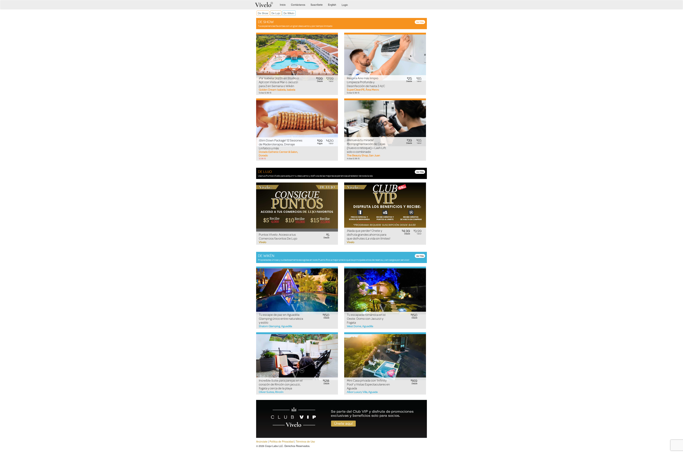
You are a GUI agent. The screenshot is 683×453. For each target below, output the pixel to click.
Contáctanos (298, 4)
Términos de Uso (305, 441)
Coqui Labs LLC (274, 446)
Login (345, 5)
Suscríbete (317, 4)
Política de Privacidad (281, 441)
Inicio (283, 4)
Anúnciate (261, 441)
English (332, 4)
